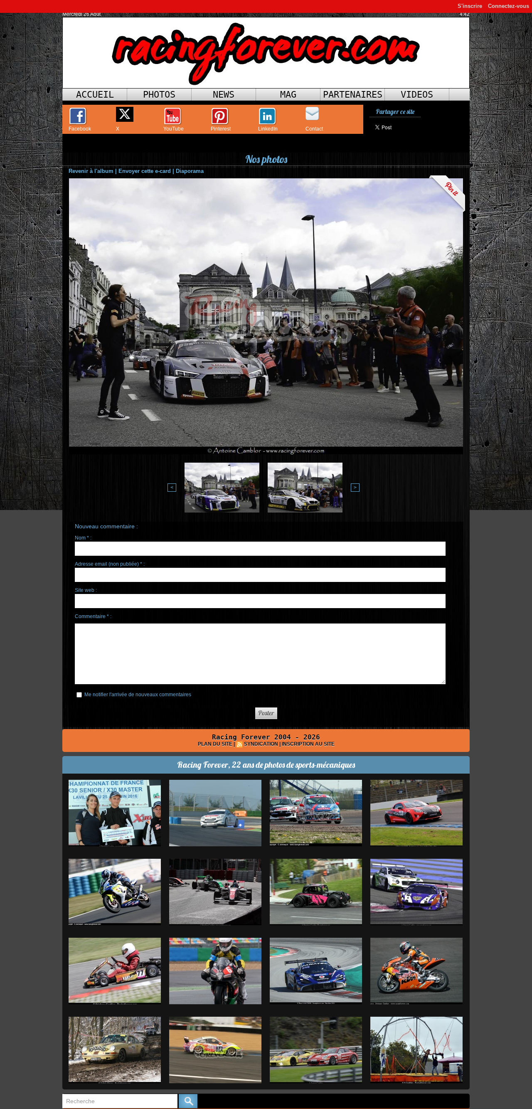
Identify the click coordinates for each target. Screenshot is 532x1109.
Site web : (86, 590)
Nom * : (83, 538)
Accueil (95, 94)
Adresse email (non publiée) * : (110, 564)
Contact (314, 129)
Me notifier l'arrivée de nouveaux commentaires (137, 694)
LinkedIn (268, 129)
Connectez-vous (508, 6)
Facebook (80, 129)
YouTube (173, 129)
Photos (159, 94)
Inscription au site (308, 744)
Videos (417, 94)
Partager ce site (395, 112)
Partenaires (352, 94)
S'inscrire (470, 6)
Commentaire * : (93, 616)
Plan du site (215, 744)
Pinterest (221, 129)
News (223, 94)
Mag (288, 94)
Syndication (261, 744)
